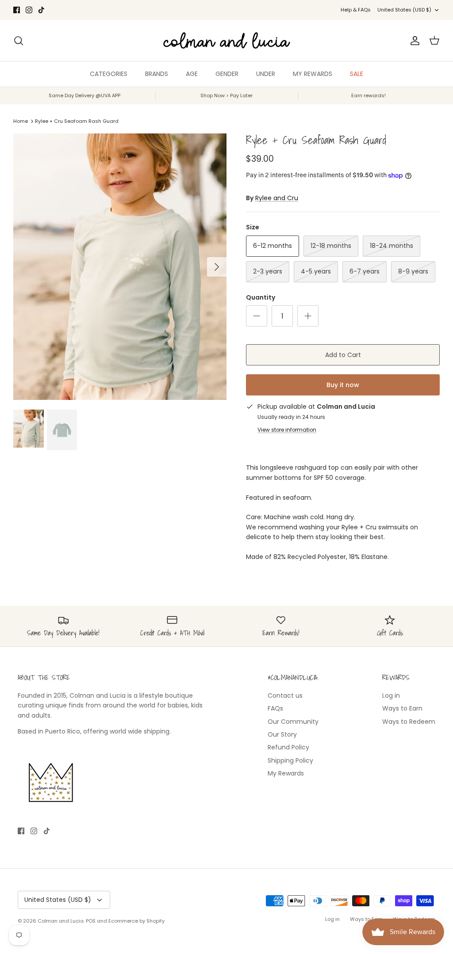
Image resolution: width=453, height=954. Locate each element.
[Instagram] (29, 10)
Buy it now (342, 384)
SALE (356, 73)
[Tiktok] (41, 10)
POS (91, 920)
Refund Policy (288, 747)
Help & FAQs (356, 9)
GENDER (226, 73)
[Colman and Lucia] (226, 40)
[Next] (216, 267)
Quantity (260, 297)
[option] (119, 266)
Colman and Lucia (61, 920)
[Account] (413, 40)
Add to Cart (343, 354)
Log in (391, 695)
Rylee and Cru (276, 198)
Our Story (282, 734)
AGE (192, 73)
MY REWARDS (312, 73)
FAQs (275, 708)
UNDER (265, 73)
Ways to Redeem (408, 721)
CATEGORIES (108, 73)
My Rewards (286, 773)
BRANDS (156, 73)
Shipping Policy (290, 760)
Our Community (293, 721)
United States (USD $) (404, 9)
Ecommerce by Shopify (136, 920)
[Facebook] (16, 10)
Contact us (285, 695)
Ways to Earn (402, 708)
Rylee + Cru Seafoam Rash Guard (77, 121)
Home (20, 121)
